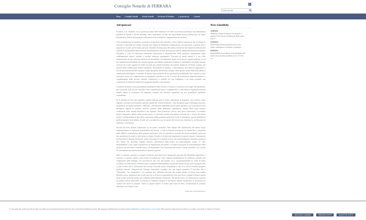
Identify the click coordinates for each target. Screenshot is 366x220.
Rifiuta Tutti (325, 215)
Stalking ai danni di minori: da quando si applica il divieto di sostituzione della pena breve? (227, 36)
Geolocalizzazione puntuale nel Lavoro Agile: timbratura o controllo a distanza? (226, 45)
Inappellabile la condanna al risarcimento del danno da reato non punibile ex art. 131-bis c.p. (227, 55)
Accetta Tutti (346, 215)
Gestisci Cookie (302, 215)
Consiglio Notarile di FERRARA (142, 6)
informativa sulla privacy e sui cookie (145, 209)
